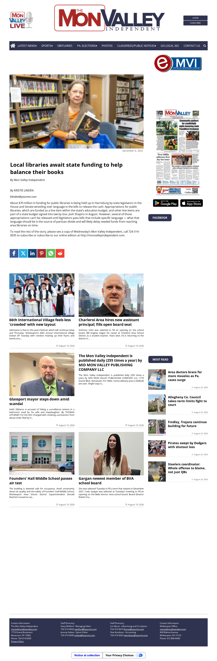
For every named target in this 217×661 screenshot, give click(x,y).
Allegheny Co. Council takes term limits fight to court (187, 401)
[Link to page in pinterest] (41, 253)
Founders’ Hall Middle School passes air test (40, 480)
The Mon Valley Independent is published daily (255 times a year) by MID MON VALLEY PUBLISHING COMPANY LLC (110, 362)
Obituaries (64, 46)
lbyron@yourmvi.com (134, 629)
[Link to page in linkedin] (32, 253)
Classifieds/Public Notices (136, 46)
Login (195, 17)
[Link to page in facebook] (14, 253)
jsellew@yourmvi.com (84, 635)
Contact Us (192, 46)
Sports (46, 46)
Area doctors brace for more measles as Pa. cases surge (185, 376)
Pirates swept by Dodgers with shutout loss (187, 445)
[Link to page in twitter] (23, 253)
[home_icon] (12, 46)
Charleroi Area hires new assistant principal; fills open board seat (109, 322)
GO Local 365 (170, 46)
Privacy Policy (17, 641)
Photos (107, 46)
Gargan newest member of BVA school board (106, 480)
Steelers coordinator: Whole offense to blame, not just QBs (186, 468)
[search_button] (205, 46)
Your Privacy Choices (119, 655)
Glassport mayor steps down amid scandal (39, 401)
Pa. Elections (86, 46)
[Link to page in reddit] (60, 253)
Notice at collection (87, 655)
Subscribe (195, 23)
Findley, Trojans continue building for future (187, 424)
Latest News (26, 46)
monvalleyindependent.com (24, 629)
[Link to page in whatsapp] (50, 253)
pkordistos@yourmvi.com (136, 635)
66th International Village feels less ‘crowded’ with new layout (40, 322)
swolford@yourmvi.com (85, 629)
